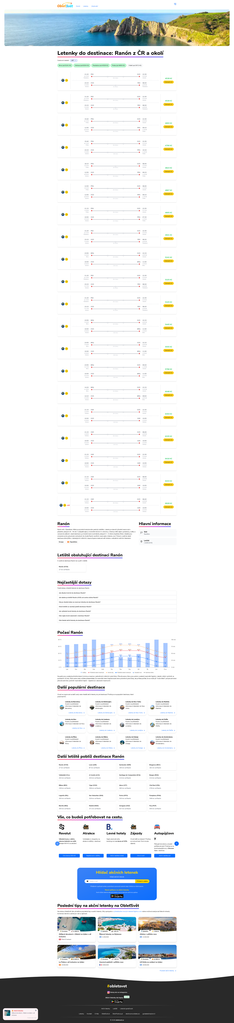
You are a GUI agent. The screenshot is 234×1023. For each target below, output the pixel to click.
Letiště (115, 1009)
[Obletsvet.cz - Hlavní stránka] (65, 4)
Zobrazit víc (168, 82)
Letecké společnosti (126, 1009)
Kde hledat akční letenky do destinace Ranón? (74, 620)
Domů (78, 6)
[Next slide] (176, 843)
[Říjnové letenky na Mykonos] (117, 924)
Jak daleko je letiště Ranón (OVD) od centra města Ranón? (78, 598)
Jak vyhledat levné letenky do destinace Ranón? (75, 611)
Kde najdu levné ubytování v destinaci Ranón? (74, 616)
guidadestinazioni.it (149, 1014)
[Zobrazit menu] (175, 4)
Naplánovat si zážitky (93, 856)
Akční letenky (105, 1009)
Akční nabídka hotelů (117, 856)
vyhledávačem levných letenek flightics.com (128, 911)
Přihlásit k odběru (142, 881)
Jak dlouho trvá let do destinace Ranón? (72, 593)
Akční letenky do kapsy (117, 997)
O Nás (97, 1014)
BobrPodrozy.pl (118, 1014)
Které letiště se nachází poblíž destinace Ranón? (75, 607)
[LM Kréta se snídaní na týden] (157, 952)
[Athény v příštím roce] (157, 924)
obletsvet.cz (120, 1020)
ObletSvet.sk (106, 1014)
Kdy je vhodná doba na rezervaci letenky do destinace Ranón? (79, 602)
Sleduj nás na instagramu (118, 992)
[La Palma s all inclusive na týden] (76, 952)
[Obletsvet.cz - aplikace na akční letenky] (117, 896)
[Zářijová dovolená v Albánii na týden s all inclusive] (76, 924)
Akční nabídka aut (164, 856)
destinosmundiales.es (133, 1014)
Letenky (85, 6)
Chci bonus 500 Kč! (69, 856)
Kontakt (89, 1014)
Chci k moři (141, 856)
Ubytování (94, 6)
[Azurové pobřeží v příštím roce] (117, 952)
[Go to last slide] (57, 843)
